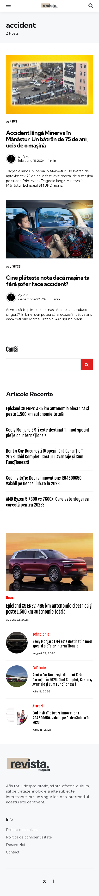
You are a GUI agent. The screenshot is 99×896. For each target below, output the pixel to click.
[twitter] (45, 881)
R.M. (26, 156)
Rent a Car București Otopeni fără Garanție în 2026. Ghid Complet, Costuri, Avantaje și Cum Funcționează (45, 456)
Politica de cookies (21, 830)
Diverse (15, 266)
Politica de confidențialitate (29, 837)
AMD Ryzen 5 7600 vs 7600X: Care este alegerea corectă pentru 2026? (47, 501)
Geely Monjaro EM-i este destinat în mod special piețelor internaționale (47, 432)
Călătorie (39, 668)
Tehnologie (40, 634)
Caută (12, 349)
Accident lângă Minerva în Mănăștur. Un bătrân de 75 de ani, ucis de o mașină (47, 139)
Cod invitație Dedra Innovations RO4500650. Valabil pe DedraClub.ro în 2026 (44, 480)
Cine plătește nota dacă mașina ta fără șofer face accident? (47, 280)
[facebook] (53, 881)
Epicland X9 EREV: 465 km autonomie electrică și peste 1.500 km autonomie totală (47, 411)
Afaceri (37, 706)
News (13, 121)
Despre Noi (15, 845)
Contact (12, 852)
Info (9, 819)
